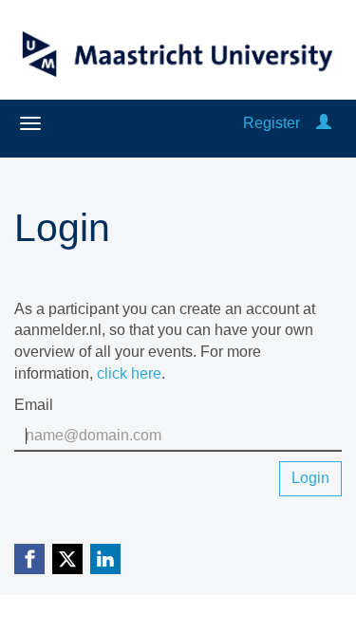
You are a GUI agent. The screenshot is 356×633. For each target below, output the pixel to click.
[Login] (323, 123)
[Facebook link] (29, 559)
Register (271, 123)
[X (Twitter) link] (67, 559)
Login (310, 478)
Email (33, 405)
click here (129, 373)
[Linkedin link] (105, 559)
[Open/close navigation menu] (30, 123)
